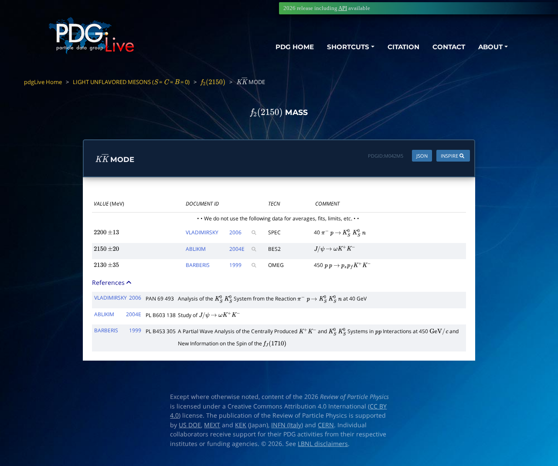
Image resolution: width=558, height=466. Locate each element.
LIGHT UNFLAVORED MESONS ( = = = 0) (131, 82)
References (109, 282)
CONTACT (448, 47)
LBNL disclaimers (323, 444)
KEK (240, 425)
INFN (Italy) (287, 425)
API (342, 8)
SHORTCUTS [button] (348, 47)
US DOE (190, 425)
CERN (326, 425)
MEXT (212, 425)
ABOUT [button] (490, 47)
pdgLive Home (43, 82)
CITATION (403, 47)
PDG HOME (295, 47)
